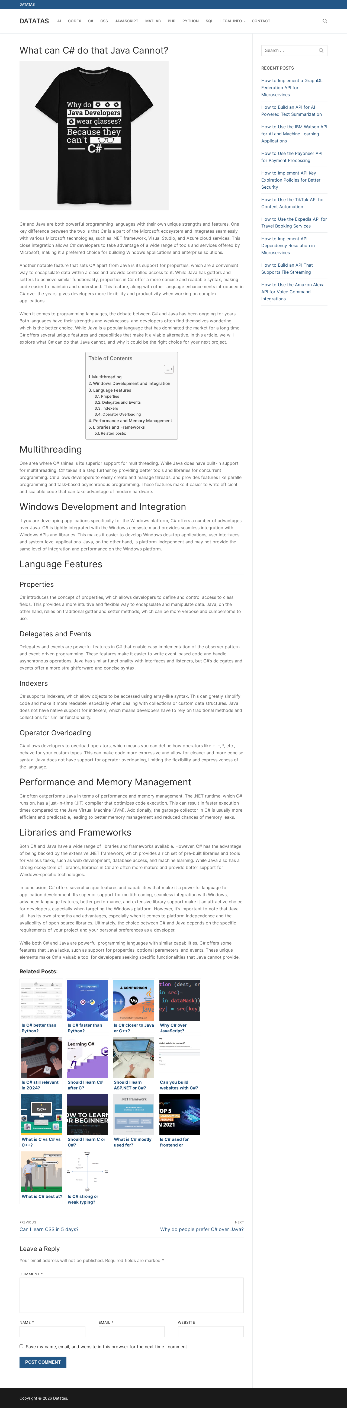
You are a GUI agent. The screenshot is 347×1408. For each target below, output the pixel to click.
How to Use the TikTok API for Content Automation (292, 203)
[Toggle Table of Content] (166, 369)
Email (106, 1322)
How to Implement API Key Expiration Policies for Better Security (290, 180)
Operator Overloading (121, 414)
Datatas (34, 21)
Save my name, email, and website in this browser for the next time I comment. (107, 1346)
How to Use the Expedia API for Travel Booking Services (294, 222)
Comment (31, 1274)
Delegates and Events (121, 402)
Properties (110, 396)
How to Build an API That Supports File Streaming (287, 268)
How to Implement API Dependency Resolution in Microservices (288, 246)
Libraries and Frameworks (118, 427)
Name (27, 1322)
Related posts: (113, 433)
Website (186, 1322)
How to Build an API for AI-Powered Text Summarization (291, 110)
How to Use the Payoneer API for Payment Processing (291, 157)
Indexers (110, 408)
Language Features (112, 390)
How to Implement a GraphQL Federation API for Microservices (292, 87)
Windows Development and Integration (131, 383)
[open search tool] (325, 21)
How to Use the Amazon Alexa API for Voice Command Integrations (292, 291)
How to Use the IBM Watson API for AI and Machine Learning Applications (294, 134)
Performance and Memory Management (132, 420)
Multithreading (106, 376)
